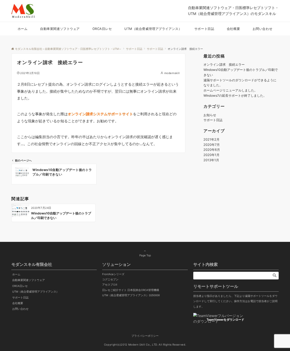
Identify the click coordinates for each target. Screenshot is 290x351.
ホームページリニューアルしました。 (230, 90)
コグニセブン (110, 279)
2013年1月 (211, 160)
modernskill (172, 73)
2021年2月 (211, 139)
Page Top (145, 255)
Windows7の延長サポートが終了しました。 (234, 95)
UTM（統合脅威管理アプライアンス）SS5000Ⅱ (131, 295)
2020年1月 (211, 155)
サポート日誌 (212, 120)
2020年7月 (211, 145)
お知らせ (209, 115)
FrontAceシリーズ (113, 274)
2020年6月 (211, 149)
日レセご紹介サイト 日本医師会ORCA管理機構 (130, 290)
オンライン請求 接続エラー (224, 64)
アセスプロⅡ (109, 284)
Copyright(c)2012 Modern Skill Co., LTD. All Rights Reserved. (145, 344)
